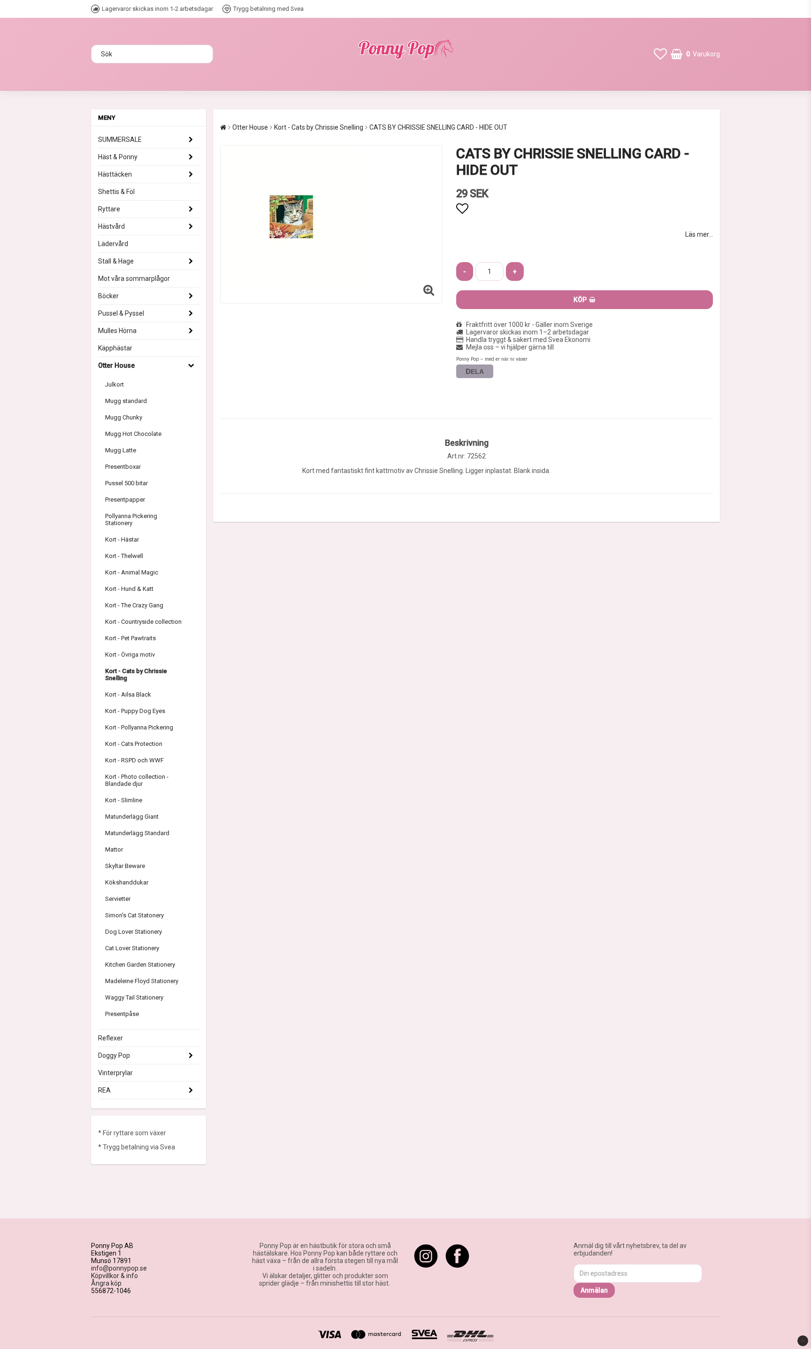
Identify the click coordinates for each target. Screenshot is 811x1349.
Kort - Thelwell (124, 555)
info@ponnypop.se (119, 1268)
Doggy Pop (114, 1055)
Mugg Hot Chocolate (133, 433)
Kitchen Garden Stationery (140, 964)
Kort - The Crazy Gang (134, 605)
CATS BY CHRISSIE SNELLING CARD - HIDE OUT (438, 127)
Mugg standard (126, 400)
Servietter (117, 898)
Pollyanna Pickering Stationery (131, 519)
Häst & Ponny (118, 157)
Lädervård (113, 244)
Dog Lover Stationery (133, 931)
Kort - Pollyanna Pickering (139, 727)
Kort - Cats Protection (133, 743)
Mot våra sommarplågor (134, 278)
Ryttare (109, 209)
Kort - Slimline (123, 800)
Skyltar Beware (125, 865)
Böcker (108, 296)
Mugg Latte (120, 450)
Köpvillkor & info (114, 1275)
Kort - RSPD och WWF (134, 760)
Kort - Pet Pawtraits (130, 638)
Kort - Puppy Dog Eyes (135, 710)
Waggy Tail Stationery (134, 997)
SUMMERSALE (120, 139)
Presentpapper (125, 499)
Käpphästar (115, 348)
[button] (660, 54)
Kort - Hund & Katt (129, 588)
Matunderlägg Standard (137, 833)
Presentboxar (123, 466)
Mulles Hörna (117, 330)
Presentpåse (122, 1013)
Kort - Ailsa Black (128, 694)
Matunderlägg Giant (132, 816)
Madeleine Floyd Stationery (141, 981)
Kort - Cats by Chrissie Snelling (136, 674)
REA (104, 1090)
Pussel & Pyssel (121, 313)
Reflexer (110, 1038)
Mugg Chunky (123, 417)
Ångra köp (106, 1283)
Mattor (114, 849)
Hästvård (111, 226)
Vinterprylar (115, 1073)
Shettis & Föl (116, 191)
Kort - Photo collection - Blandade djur (136, 780)
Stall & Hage (116, 261)
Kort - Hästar (122, 539)
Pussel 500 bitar (126, 483)
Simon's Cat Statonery (134, 915)
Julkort (114, 384)
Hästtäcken (115, 174)
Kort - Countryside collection (143, 621)
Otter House (116, 365)
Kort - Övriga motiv (130, 654)
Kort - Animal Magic (131, 572)
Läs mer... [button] (699, 234)
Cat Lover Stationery (132, 948)
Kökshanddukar (126, 882)
